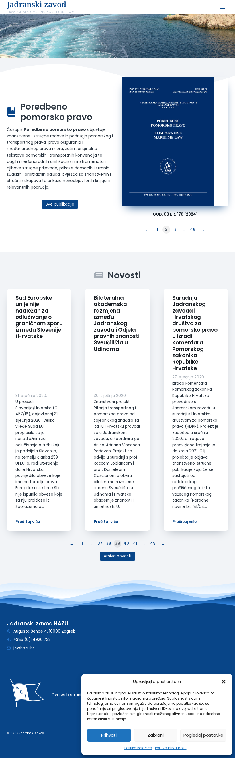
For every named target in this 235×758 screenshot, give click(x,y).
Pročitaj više (27, 521)
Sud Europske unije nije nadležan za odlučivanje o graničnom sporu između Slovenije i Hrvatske (39, 317)
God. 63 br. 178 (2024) (175, 214)
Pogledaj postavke (203, 735)
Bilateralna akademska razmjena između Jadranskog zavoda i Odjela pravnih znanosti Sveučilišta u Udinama (117, 323)
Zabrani (156, 735)
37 (99, 543)
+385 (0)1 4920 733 (32, 639)
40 (126, 543)
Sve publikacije (60, 204)
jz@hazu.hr (23, 648)
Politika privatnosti (171, 747)
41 (135, 543)
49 (153, 543)
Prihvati (109, 735)
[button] (223, 681)
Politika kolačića (138, 747)
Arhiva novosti (117, 556)
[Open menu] (222, 7)
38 (108, 543)
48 (192, 229)
